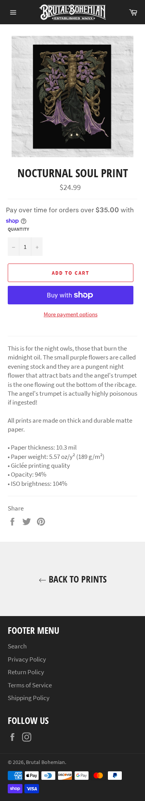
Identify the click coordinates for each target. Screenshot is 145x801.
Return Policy (26, 672)
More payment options (70, 314)
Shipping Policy (28, 698)
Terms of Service (30, 685)
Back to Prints (76, 579)
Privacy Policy (27, 659)
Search (17, 646)
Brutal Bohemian (45, 762)
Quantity (18, 229)
